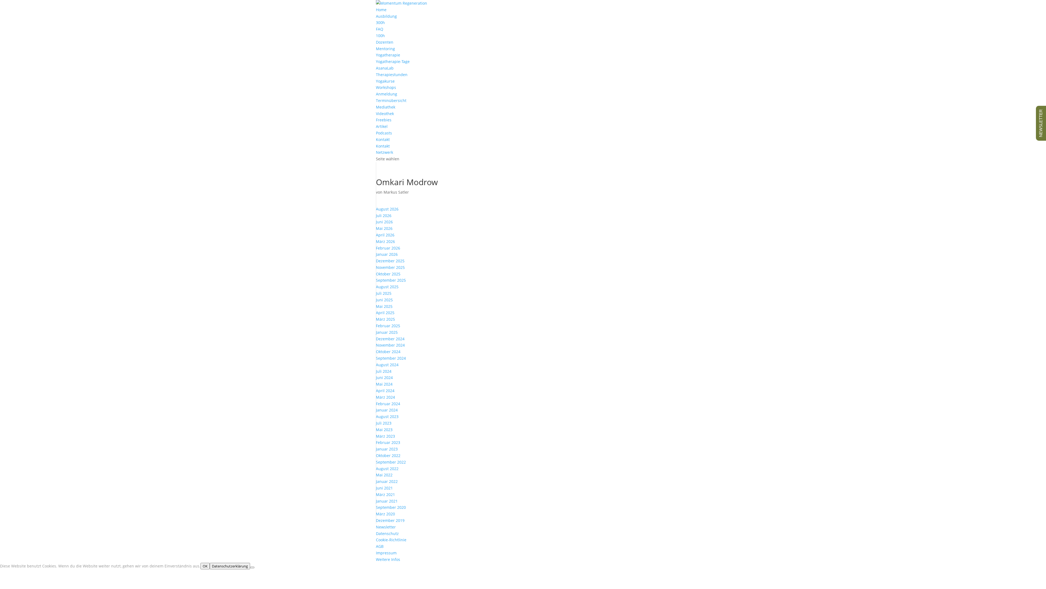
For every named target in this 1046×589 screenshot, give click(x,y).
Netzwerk (384, 152)
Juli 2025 (383, 293)
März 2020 (385, 513)
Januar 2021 (387, 501)
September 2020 (391, 507)
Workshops (386, 87)
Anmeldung (386, 94)
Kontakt (383, 146)
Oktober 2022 (388, 455)
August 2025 (387, 286)
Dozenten (384, 42)
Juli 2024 (383, 371)
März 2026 (385, 241)
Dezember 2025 (390, 260)
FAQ (379, 29)
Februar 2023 (388, 442)
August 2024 (387, 364)
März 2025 (385, 319)
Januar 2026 (387, 254)
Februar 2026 (388, 248)
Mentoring (385, 48)
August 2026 (387, 209)
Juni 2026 (384, 221)
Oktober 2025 (388, 274)
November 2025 (390, 267)
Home (381, 9)
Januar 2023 (387, 449)
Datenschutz (387, 533)
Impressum (386, 552)
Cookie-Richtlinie (391, 539)
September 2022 (391, 462)
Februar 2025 (388, 325)
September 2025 (391, 280)
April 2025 (385, 312)
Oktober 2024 (388, 351)
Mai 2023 (384, 429)
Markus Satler (396, 192)
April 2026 (385, 235)
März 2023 (385, 436)
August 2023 (387, 416)
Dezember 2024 (390, 338)
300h (380, 22)
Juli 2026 (383, 215)
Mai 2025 (384, 306)
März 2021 (385, 494)
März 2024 (385, 397)
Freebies (383, 119)
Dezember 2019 (390, 520)
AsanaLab (385, 68)
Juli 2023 (383, 423)
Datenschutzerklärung (230, 566)
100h (380, 35)
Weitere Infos (388, 559)
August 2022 (387, 468)
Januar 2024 (387, 410)
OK (205, 566)
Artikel (382, 126)
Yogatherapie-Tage (393, 61)
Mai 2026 (384, 228)
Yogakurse (385, 81)
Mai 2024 (384, 384)
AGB (380, 546)
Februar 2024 (388, 403)
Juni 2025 (384, 299)
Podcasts (384, 133)
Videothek (385, 113)
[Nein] (252, 567)
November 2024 (390, 345)
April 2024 (385, 390)
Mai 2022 (384, 474)
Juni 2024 (384, 377)
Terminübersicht (391, 100)
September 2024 (391, 358)
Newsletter (386, 527)
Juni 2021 (384, 488)
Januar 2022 (387, 481)
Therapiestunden (392, 74)
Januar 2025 (387, 332)
